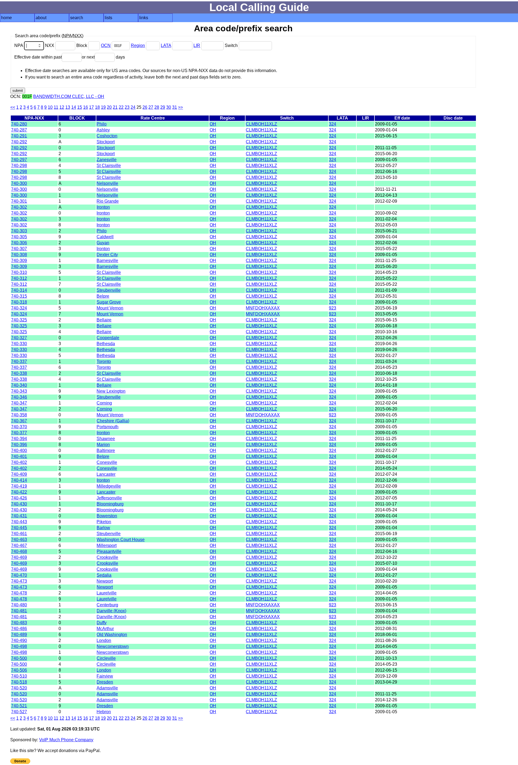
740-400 (19, 450)
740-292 (19, 142)
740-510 (19, 676)
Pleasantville (109, 551)
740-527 (19, 711)
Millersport (107, 545)
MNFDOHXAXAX (263, 308)
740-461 (19, 533)
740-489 (19, 634)
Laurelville (107, 593)
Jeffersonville (109, 498)
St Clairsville (109, 165)
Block (82, 45)
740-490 (19, 640)
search (76, 17)
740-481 (19, 610)
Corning (104, 403)
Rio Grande (108, 201)
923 (332, 308)
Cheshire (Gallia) (113, 421)
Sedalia (104, 575)
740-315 (19, 296)
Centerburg (107, 605)
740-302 (19, 207)
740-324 (19, 308)
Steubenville (109, 290)
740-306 (19, 242)
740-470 (19, 575)
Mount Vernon (110, 308)
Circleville (106, 658)
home (6, 17)
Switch (232, 45)
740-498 (19, 646)
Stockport (106, 142)
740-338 (19, 373)
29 (162, 107)
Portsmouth (107, 426)
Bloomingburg (110, 504)
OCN (106, 45)
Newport (105, 581)
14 (73, 107)
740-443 (19, 521)
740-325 (19, 320)
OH (213, 124)
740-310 (19, 272)
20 (109, 107)
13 (67, 107)
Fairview (105, 676)
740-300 (19, 183)
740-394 (19, 438)
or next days (103, 57)
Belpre (103, 296)
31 (174, 107)
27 (150, 107)
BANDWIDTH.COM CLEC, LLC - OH (68, 96)
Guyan (103, 242)
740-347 (19, 403)
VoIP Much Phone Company (66, 739)
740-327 (19, 337)
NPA (19, 45)
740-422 (19, 492)
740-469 (19, 557)
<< (12, 107)
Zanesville (107, 159)
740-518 (19, 682)
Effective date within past (38, 57)
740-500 (19, 658)
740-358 (19, 415)
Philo (102, 124)
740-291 (19, 136)
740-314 (19, 290)
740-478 (19, 593)
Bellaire (104, 320)
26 (144, 107)
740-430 (19, 504)
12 (61, 107)
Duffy (102, 622)
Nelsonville (107, 183)
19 (103, 107)
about (41, 17)
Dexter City (107, 254)
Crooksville (107, 557)
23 (127, 107)
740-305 (19, 236)
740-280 (19, 124)
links (143, 17)
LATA (166, 45)
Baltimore (106, 450)
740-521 (19, 705)
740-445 (19, 527)
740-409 (19, 474)
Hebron (104, 711)
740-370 (19, 426)
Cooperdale (108, 337)
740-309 (19, 260)
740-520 (19, 688)
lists (108, 17)
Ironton (103, 207)
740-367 (19, 421)
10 (50, 107)
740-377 (19, 432)
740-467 (19, 545)
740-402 (19, 462)
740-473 (19, 581)
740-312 (19, 278)
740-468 (19, 551)
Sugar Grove (109, 302)
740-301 (19, 201)
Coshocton (107, 136)
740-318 (19, 302)
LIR (196, 45)
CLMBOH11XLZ (261, 124)
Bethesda (106, 343)
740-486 (19, 628)
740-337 (19, 361)
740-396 (19, 444)
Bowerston (107, 516)
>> (180, 107)
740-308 (19, 254)
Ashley (103, 130)
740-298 (19, 165)
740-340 (19, 385)
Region (138, 45)
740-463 (19, 539)
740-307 (19, 248)
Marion (103, 444)
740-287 (19, 130)
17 (91, 107)
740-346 (19, 397)
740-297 (19, 159)
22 (121, 107)
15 (79, 107)
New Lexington (111, 391)
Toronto (104, 361)
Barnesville (107, 260)
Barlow (103, 527)
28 (156, 107)
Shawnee (106, 438)
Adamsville (107, 688)
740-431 (19, 516)
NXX (50, 45)
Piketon (104, 521)
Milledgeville (109, 486)
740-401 (19, 456)
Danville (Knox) (111, 610)
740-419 (19, 486)
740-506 (19, 670)
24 (133, 107)
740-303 (19, 231)
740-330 (19, 343)
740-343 (19, 391)
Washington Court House (121, 539)
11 (56, 107)
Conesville (107, 462)
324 (332, 124)
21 (115, 107)
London (104, 640)
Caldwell (105, 236)
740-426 (19, 498)
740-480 (19, 605)
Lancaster (106, 474)
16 (85, 107)
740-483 (19, 622)
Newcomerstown (113, 646)
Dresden (105, 682)
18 (97, 107)
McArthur (105, 628)
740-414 (19, 480)
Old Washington (112, 634)
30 (168, 107)
